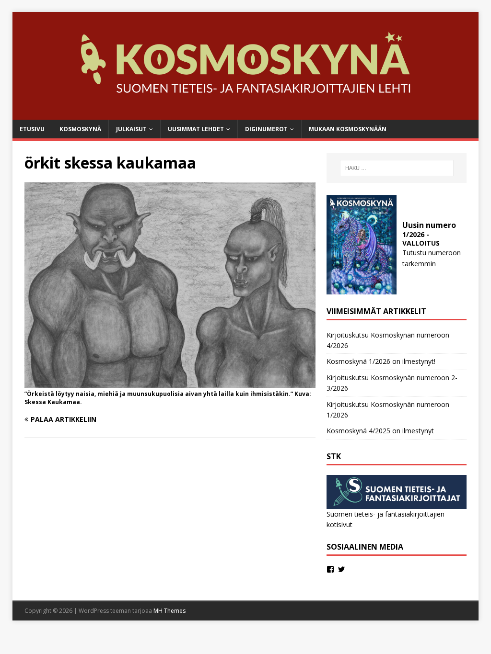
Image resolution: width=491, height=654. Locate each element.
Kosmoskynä (80, 129)
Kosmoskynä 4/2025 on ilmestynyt (380, 430)
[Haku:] (397, 168)
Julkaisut (131, 129)
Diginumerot (266, 129)
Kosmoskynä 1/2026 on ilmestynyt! (381, 361)
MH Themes (169, 611)
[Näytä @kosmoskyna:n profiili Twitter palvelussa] (341, 569)
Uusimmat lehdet (196, 129)
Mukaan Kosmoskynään (347, 129)
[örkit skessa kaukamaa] (170, 382)
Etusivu (32, 129)
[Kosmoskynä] (245, 114)
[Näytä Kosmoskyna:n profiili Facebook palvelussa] (330, 569)
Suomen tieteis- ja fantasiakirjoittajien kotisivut (385, 519)
